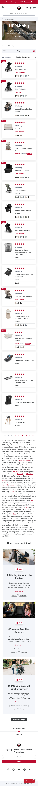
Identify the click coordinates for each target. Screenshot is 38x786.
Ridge (4, 480)
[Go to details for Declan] (16, 325)
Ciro (31, 500)
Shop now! (28, 2)
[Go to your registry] (31, 8)
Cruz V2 (15, 472)
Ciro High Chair (20, 422)
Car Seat (14, 649)
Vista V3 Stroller (20, 69)
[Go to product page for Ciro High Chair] (8, 422)
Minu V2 (20, 474)
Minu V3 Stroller (20, 191)
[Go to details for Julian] (21, 76)
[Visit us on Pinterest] (24, 770)
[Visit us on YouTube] (19, 770)
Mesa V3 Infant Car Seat (23, 109)
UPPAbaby (18, 66)
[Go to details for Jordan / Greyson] (18, 283)
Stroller (14, 595)
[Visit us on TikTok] (30, 770)
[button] (20, 63)
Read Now (18, 591)
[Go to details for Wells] (21, 135)
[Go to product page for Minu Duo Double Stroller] (8, 296)
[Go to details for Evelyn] (26, 115)
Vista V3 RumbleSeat (22, 230)
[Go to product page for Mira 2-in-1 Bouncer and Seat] (8, 149)
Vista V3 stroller (24, 460)
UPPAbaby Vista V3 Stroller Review (19, 687)
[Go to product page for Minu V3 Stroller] (8, 190)
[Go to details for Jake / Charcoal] (16, 283)
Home (3, 46)
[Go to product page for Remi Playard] (8, 129)
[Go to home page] (19, 8)
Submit (19, 761)
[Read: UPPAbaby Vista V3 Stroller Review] (19, 667)
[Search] (4, 14)
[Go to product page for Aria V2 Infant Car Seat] (8, 210)
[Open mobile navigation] (3, 7)
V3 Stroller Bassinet (22, 171)
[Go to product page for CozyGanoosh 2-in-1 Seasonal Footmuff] (8, 317)
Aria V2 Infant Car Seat (23, 210)
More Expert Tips (19, 719)
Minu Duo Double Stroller (23, 297)
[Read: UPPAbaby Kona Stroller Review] (19, 556)
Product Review (15, 705)
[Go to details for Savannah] (23, 76)
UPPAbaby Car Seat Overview (19, 630)
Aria (13, 485)
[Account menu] (27, 8)
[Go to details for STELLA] (21, 347)
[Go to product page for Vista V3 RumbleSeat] (8, 230)
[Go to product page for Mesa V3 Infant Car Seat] (8, 109)
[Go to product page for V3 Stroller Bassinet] (8, 170)
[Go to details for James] (16, 76)
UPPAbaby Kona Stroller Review (19, 577)
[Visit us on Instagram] (13, 770)
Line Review (23, 649)
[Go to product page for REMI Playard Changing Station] (8, 339)
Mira (27, 507)
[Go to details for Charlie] (16, 135)
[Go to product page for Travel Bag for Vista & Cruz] (8, 402)
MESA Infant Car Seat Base (24, 361)
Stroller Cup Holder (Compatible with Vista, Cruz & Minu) (23, 252)
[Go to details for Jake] (18, 135)
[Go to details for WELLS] (23, 347)
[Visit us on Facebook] (8, 770)
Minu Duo (29, 474)
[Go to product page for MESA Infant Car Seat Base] (8, 360)
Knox (12, 492)
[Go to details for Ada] (18, 76)
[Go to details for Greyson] (21, 96)
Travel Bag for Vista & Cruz (24, 402)
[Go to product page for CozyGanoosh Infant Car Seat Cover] (8, 275)
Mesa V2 (5, 485)
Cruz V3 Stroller (20, 89)
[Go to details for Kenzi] (26, 237)
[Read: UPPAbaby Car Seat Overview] (19, 610)
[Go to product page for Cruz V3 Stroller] (8, 89)
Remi (14, 514)
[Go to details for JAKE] (18, 347)
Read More (19, 36)
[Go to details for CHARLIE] (16, 347)
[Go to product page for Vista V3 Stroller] (8, 69)
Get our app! (29, 780)
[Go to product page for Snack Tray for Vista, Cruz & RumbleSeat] (8, 381)
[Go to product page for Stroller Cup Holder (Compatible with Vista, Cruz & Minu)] (8, 252)
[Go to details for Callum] (26, 76)
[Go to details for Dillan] (23, 197)
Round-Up (14, 652)
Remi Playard (19, 129)
